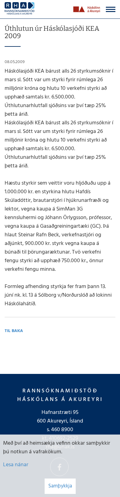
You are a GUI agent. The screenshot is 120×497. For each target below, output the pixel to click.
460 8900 (62, 429)
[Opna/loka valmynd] (110, 9)
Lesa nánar (15, 464)
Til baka (14, 331)
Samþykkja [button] (60, 486)
